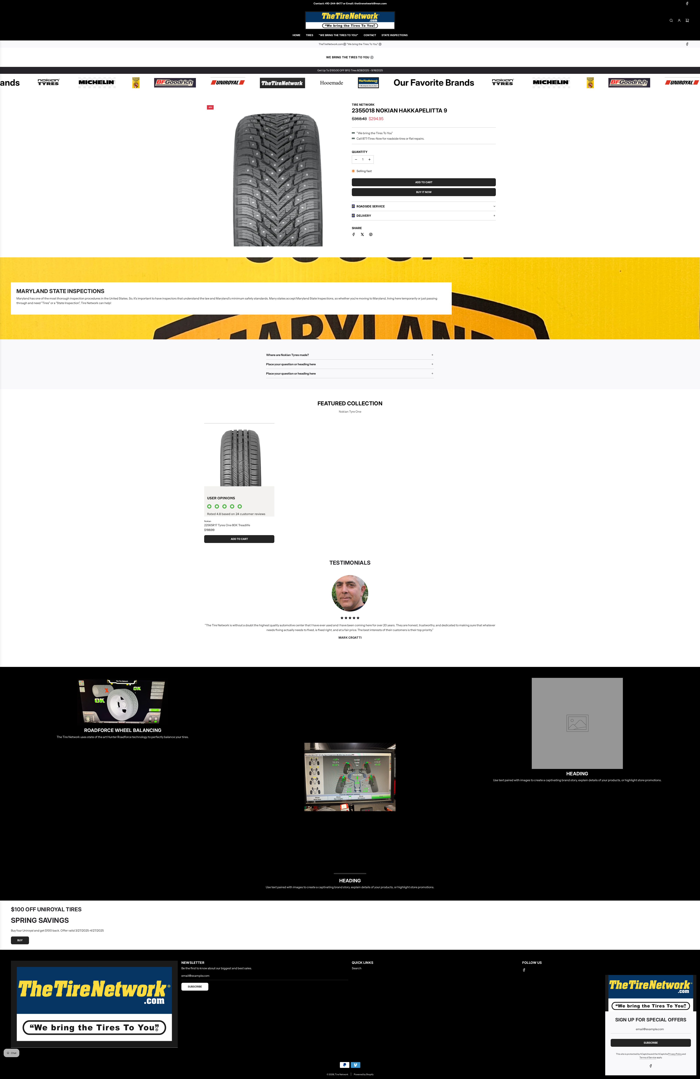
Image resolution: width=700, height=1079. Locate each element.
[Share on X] (362, 235)
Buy (20, 940)
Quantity (360, 152)
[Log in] (679, 20)
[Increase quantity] (369, 159)
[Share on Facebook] (354, 235)
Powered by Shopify (364, 1074)
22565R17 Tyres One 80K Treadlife (227, 525)
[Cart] (687, 20)
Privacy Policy (675, 1054)
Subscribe (195, 986)
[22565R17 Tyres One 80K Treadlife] (239, 470)
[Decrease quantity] (356, 159)
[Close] (690, 982)
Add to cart (239, 538)
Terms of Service (647, 1057)
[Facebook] (687, 3)
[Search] (671, 20)
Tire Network (363, 104)
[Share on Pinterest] (371, 235)
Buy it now (424, 192)
